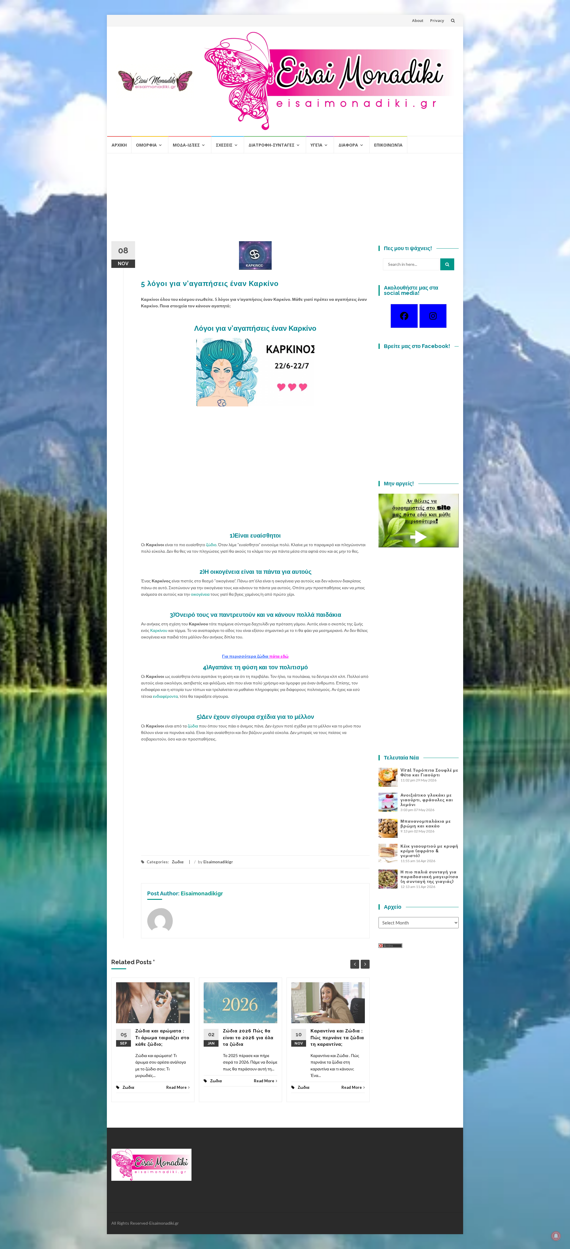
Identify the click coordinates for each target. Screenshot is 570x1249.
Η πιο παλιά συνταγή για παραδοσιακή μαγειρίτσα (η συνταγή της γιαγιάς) (429, 877)
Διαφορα (348, 145)
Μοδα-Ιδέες (186, 145)
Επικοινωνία (388, 145)
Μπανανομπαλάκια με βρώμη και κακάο (425, 823)
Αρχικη (119, 145)
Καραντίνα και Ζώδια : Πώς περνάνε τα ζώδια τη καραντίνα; (337, 1037)
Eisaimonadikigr (218, 861)
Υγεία (316, 145)
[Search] (447, 264)
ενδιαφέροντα (165, 696)
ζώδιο (211, 544)
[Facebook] (404, 316)
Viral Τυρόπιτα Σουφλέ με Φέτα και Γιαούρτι (429, 772)
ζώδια (193, 725)
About (417, 20)
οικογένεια (200, 594)
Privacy (437, 20)
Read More (176, 1087)
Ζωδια (177, 861)
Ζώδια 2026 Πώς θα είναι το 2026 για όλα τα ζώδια (248, 1037)
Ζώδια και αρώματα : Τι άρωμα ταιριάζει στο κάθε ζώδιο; (162, 1037)
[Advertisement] (285, 199)
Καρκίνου (159, 630)
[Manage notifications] (556, 1236)
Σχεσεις (224, 145)
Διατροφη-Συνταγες (271, 145)
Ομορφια (146, 145)
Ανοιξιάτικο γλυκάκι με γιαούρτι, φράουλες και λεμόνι (426, 800)
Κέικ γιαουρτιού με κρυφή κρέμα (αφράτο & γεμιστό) (429, 851)
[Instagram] (432, 316)
